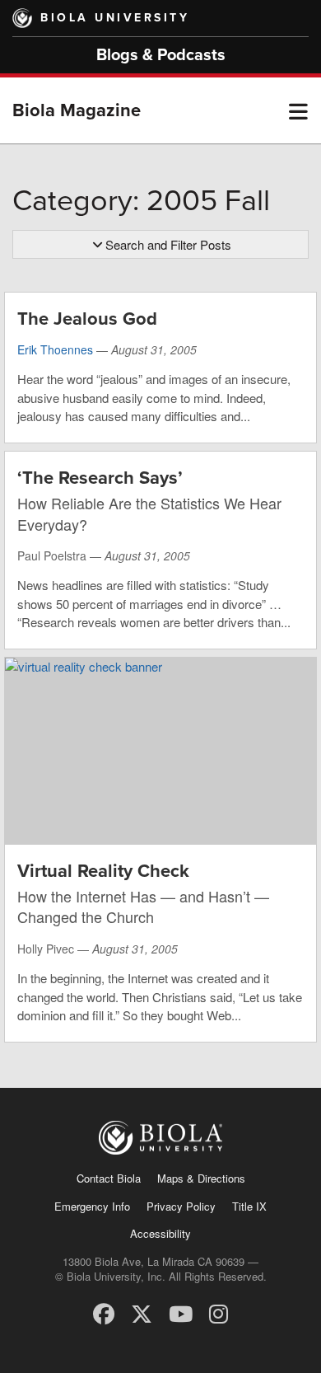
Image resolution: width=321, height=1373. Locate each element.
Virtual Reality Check (103, 871)
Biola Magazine (76, 110)
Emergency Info (92, 1206)
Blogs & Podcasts (161, 55)
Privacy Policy (181, 1206)
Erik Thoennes (55, 349)
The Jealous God (87, 319)
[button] (298, 110)
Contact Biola (109, 1178)
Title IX (249, 1206)
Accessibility (160, 1233)
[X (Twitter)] (141, 1312)
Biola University (114, 18)
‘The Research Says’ (100, 478)
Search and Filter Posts (168, 244)
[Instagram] (218, 1312)
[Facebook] (103, 1312)
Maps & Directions (201, 1178)
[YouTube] (181, 1312)
